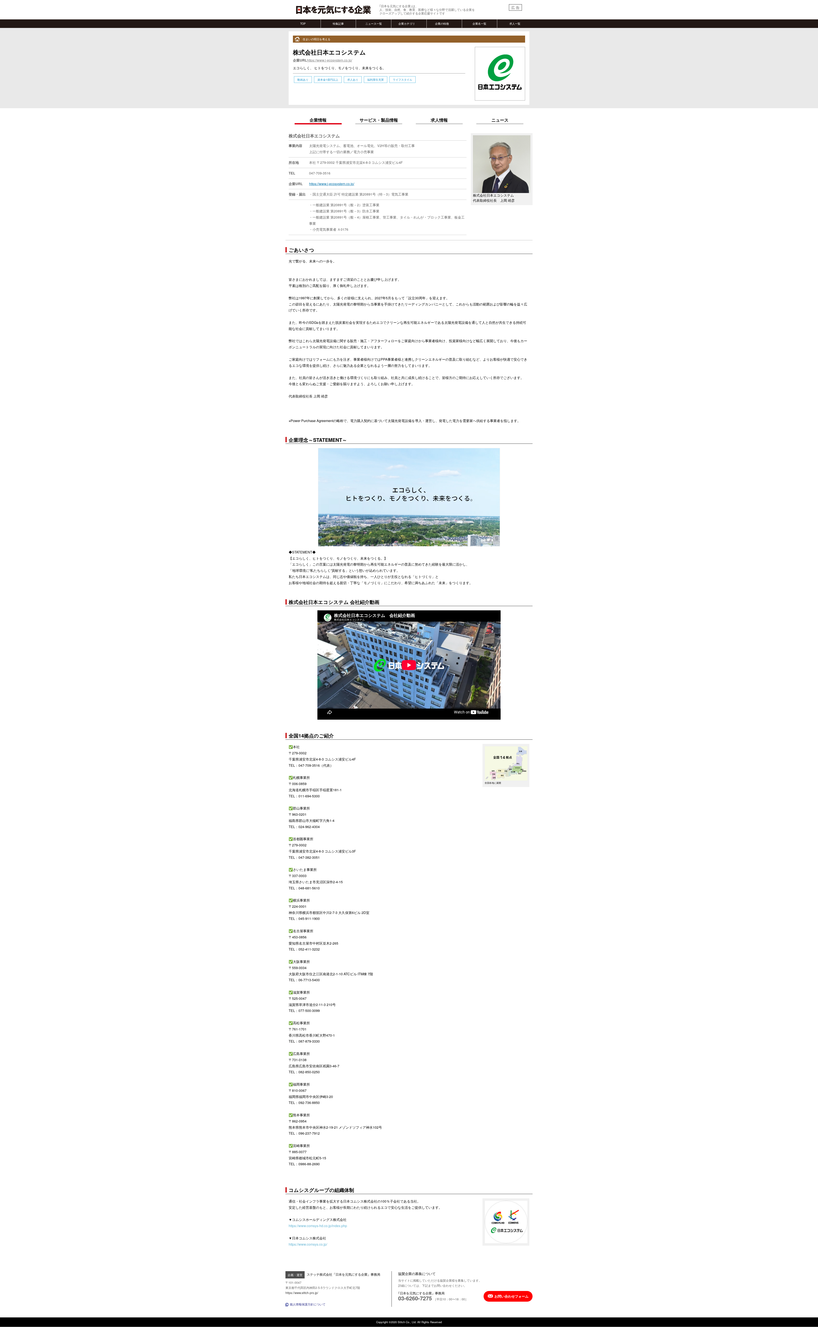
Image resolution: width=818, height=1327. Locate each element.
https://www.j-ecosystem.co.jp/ (329, 60)
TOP (303, 24)
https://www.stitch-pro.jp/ (301, 1293)
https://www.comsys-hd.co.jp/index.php (318, 1225)
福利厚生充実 (375, 80)
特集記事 (338, 24)
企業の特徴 (442, 24)
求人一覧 (514, 24)
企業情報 (318, 120)
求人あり (352, 80)
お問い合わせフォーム (511, 1296)
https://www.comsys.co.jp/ (308, 1244)
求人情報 (439, 120)
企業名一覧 (479, 24)
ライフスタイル (402, 80)
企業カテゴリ (406, 24)
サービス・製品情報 (379, 120)
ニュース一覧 (373, 24)
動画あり (302, 80)
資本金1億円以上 (327, 80)
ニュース (499, 120)
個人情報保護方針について (307, 1304)
